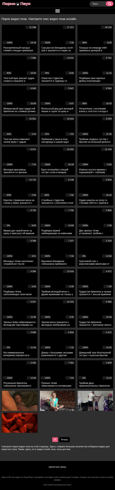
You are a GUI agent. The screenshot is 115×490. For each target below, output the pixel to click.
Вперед (64, 439)
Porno (68, 485)
